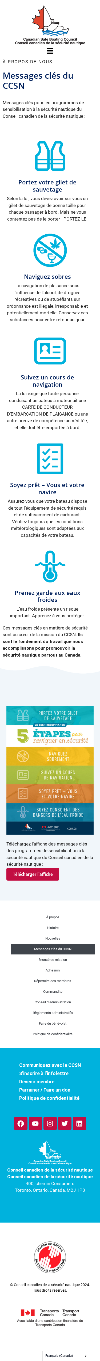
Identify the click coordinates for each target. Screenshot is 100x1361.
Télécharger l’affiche (33, 874)
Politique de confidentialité (53, 1034)
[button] (50, 52)
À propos (52, 917)
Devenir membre (36, 1081)
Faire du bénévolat (52, 1023)
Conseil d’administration (53, 1002)
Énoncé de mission (52, 960)
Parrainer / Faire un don (44, 1090)
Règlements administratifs (53, 1013)
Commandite (52, 992)
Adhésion (53, 970)
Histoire (53, 928)
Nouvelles (52, 938)
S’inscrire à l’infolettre (44, 1073)
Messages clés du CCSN (52, 949)
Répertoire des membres (52, 981)
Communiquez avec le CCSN (50, 1065)
